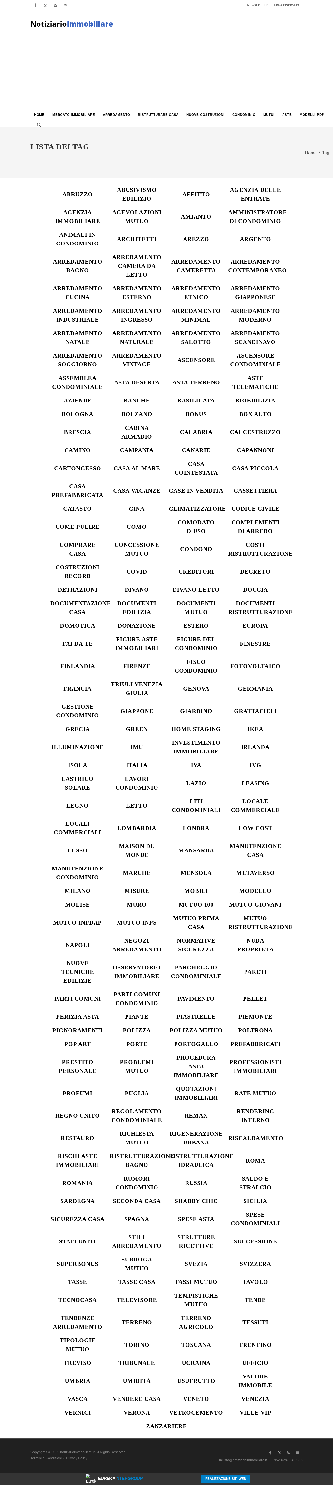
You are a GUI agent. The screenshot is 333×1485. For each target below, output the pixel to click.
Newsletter (257, 5)
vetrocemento (196, 1412)
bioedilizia (255, 400)
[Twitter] (45, 5)
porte (136, 1044)
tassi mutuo (196, 1282)
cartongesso (77, 468)
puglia (137, 1093)
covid (137, 571)
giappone (136, 711)
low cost (255, 828)
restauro (77, 1138)
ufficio (255, 1363)
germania (255, 688)
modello (255, 891)
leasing (255, 783)
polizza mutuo (196, 1030)
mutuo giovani (255, 904)
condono (196, 549)
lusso (78, 850)
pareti (255, 972)
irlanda (255, 747)
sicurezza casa (78, 1219)
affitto (196, 194)
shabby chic (196, 1201)
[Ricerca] (38, 124)
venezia (255, 1399)
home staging (196, 729)
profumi (77, 1093)
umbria (77, 1381)
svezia (196, 1264)
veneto (196, 1399)
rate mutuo (255, 1093)
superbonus (77, 1264)
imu (136, 747)
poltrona (255, 1030)
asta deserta (137, 382)
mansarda (196, 850)
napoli (78, 945)
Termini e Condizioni (46, 1458)
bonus (196, 414)
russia (196, 1183)
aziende (78, 400)
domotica (77, 626)
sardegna (77, 1201)
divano (137, 589)
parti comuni (77, 999)
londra (196, 828)
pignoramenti (77, 1030)
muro (137, 904)
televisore (137, 1300)
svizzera (255, 1264)
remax (196, 1116)
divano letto (196, 589)
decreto (255, 571)
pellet (255, 999)
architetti (137, 239)
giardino (196, 711)
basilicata (196, 400)
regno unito (77, 1116)
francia (77, 688)
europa (255, 626)
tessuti (255, 1322)
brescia (77, 432)
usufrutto (196, 1381)
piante (136, 1017)
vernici (77, 1412)
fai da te (77, 644)
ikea (255, 729)
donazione (137, 626)
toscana (196, 1345)
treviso (77, 1363)
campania (137, 450)
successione (255, 1241)
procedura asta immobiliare (196, 1066)
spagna (136, 1219)
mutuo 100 (196, 904)
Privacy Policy (76, 1458)
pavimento (196, 999)
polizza (137, 1030)
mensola (196, 873)
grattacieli (255, 711)
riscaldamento (256, 1138)
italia (136, 765)
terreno (137, 1322)
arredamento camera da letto (137, 266)
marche (137, 873)
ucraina (196, 1363)
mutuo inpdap (77, 922)
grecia (77, 729)
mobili (196, 891)
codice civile (255, 509)
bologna (77, 414)
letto (136, 805)
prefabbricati (255, 1044)
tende (255, 1300)
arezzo (196, 239)
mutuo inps (137, 922)
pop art (77, 1044)
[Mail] (65, 5)
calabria (196, 432)
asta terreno (196, 382)
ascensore (196, 360)
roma (255, 1160)
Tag (325, 152)
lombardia (136, 828)
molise (77, 904)
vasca (78, 1399)
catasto (77, 509)
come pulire (77, 527)
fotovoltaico (255, 666)
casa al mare (137, 468)
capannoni (255, 450)
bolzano (136, 414)
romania (77, 1183)
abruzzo (77, 194)
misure (137, 891)
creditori (196, 571)
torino (136, 1345)
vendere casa (137, 1399)
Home (311, 152)
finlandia (77, 666)
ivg (255, 765)
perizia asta (77, 1017)
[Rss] (55, 5)
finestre (255, 644)
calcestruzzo (255, 432)
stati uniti (77, 1241)
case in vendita (196, 491)
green (137, 729)
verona (137, 1412)
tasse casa (137, 1282)
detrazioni (78, 589)
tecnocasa (77, 1300)
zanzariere (166, 1426)
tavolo (255, 1282)
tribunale (136, 1363)
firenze (137, 666)
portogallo (196, 1044)
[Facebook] (35, 5)
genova (196, 688)
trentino (255, 1345)
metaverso (255, 873)
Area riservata (287, 5)
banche (137, 400)
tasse (77, 1282)
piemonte (255, 1017)
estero (196, 626)
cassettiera (255, 491)
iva (196, 765)
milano (78, 891)
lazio (196, 783)
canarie (196, 450)
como (137, 527)
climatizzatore (197, 509)
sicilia (255, 1201)
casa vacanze (137, 491)
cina (137, 509)
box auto (255, 414)
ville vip (255, 1412)
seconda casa (137, 1201)
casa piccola (255, 468)
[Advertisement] (166, 71)
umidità (137, 1381)
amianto (196, 217)
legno (77, 805)
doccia (255, 589)
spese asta (196, 1219)
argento (255, 239)
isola (77, 765)
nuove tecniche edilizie (77, 972)
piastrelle (196, 1017)
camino (77, 450)
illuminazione (77, 747)
